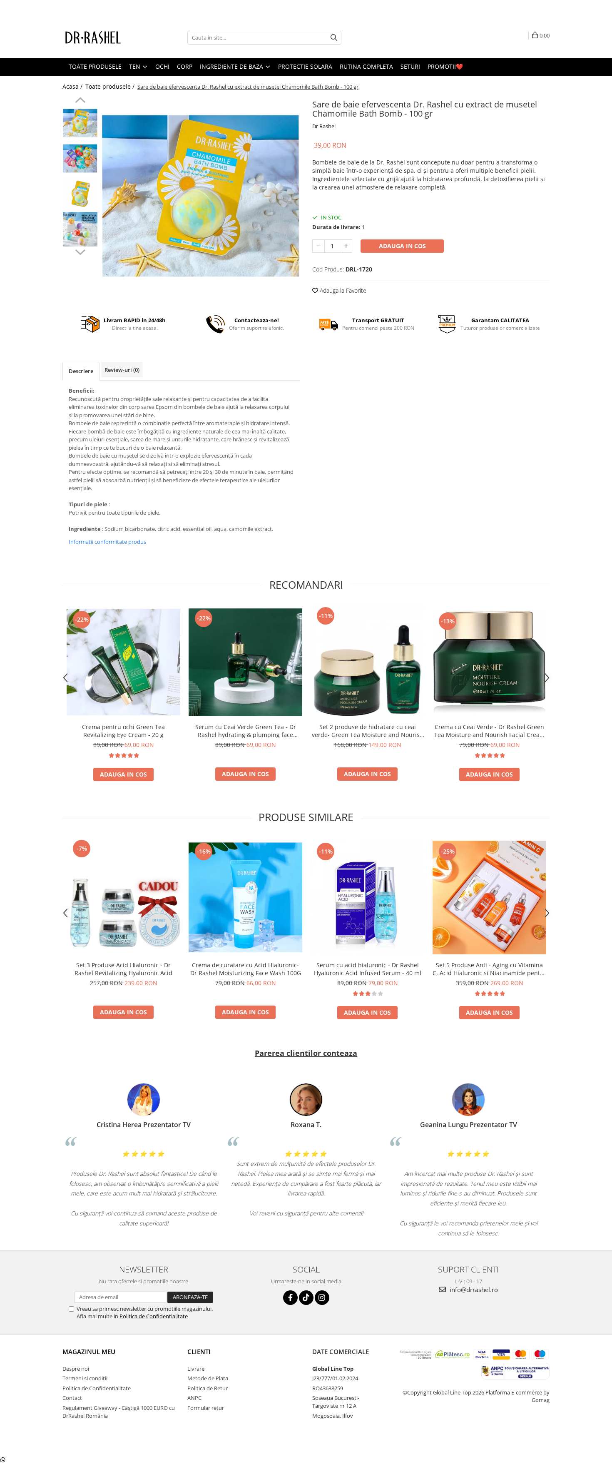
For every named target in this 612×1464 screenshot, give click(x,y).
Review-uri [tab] (121, 369)
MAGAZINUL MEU (88, 1351)
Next (80, 251)
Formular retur (205, 1408)
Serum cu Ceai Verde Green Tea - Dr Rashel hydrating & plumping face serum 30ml (245, 731)
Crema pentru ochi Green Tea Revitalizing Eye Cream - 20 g (123, 731)
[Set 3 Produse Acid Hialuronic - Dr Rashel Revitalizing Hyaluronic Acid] (123, 897)
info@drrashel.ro (473, 1289)
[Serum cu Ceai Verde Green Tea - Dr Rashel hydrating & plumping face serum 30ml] (245, 662)
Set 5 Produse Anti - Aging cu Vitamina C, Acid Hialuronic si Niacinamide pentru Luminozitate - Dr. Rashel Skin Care (489, 969)
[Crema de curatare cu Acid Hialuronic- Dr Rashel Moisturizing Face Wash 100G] (245, 897)
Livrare (195, 1368)
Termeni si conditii (84, 1378)
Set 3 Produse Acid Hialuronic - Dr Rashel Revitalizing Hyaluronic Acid (123, 969)
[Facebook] (290, 1297)
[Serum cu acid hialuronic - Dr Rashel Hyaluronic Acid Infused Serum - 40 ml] (367, 897)
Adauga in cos (402, 246)
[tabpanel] (201, 196)
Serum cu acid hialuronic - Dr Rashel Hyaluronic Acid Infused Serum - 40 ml (367, 969)
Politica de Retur (207, 1388)
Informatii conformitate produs (107, 541)
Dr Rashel (324, 126)
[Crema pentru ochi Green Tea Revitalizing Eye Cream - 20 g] (123, 662)
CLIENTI (199, 1351)
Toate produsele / (110, 86)
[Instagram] (322, 1297)
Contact (72, 1398)
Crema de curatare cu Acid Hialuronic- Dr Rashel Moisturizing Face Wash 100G (245, 969)
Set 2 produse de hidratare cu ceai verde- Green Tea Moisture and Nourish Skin (367, 731)
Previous (80, 101)
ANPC (194, 1398)
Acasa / (73, 86)
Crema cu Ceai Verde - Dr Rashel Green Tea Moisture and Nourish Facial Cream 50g (489, 731)
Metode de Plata (207, 1378)
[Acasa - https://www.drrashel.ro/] (104, 37)
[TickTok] (306, 1297)
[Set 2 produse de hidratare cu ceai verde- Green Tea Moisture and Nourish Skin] (367, 662)
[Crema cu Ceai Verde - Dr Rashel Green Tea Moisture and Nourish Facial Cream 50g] (489, 662)
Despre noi (75, 1368)
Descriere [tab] (81, 371)
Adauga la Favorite (342, 290)
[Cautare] (333, 38)
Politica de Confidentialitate (153, 1316)
